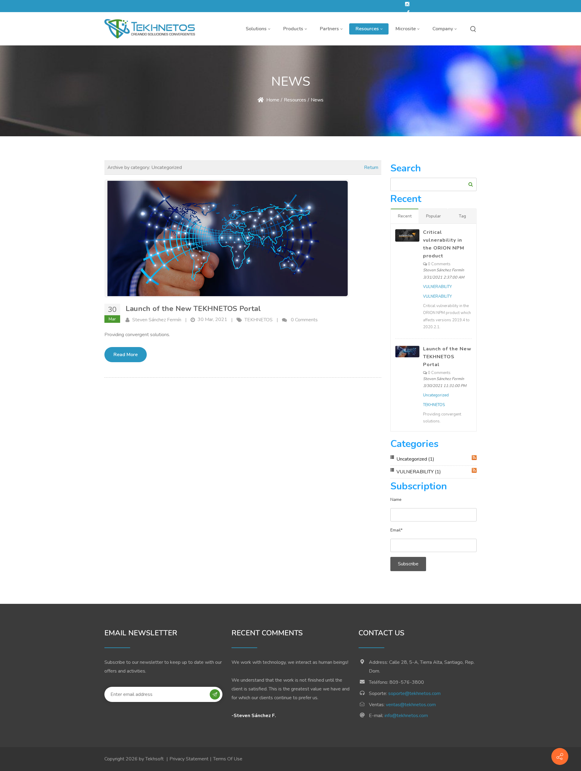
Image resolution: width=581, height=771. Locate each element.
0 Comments (304, 319)
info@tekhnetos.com (405, 715)
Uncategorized (436, 395)
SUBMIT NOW (215, 695)
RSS (474, 457)
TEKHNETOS (259, 319)
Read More (125, 354)
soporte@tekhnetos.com (414, 693)
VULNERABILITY (437, 287)
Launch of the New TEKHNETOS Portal (193, 308)
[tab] (404, 215)
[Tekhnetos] (149, 28)
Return (371, 167)
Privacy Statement (188, 759)
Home (272, 100)
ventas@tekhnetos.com (410, 704)
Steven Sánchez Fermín (156, 319)
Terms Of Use (227, 759)
